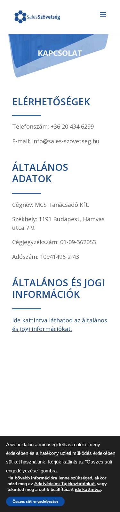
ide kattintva (88, 490)
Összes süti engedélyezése (35, 501)
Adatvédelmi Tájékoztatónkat (64, 484)
